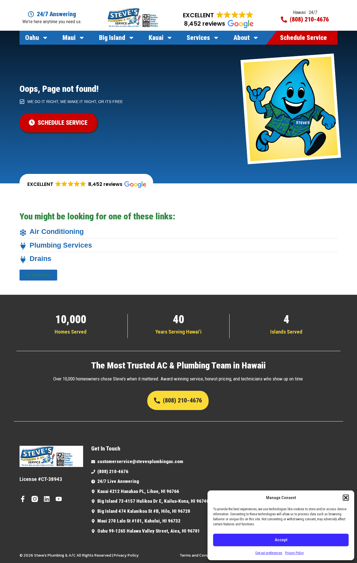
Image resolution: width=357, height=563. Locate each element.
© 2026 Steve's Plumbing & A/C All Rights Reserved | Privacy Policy (79, 555)
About (241, 38)
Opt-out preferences (268, 553)
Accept (281, 539)
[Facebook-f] (23, 499)
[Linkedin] (47, 499)
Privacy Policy (294, 553)
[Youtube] (59, 499)
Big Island (112, 38)
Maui (69, 38)
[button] (346, 497)
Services (198, 38)
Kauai (156, 38)
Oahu (32, 38)
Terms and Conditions (199, 555)
